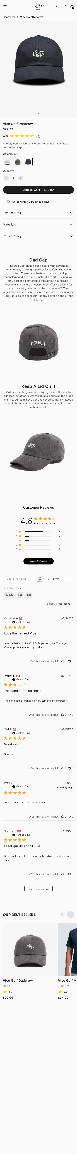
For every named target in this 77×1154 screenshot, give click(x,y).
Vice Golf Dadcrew (18, 980)
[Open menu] (5, 6)
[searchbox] (20, 579)
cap (20, 595)
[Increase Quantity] (20, 178)
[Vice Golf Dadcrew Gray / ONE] (30, 949)
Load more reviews (38, 889)
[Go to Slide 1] (38, 113)
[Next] (70, 914)
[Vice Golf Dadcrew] (7, 161)
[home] (38, 6)
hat (29, 595)
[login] (65, 6)
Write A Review (38, 561)
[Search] (58, 6)
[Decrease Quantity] (6, 178)
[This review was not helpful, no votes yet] (69, 661)
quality (9, 595)
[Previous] (62, 914)
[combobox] (60, 603)
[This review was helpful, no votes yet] (62, 661)
